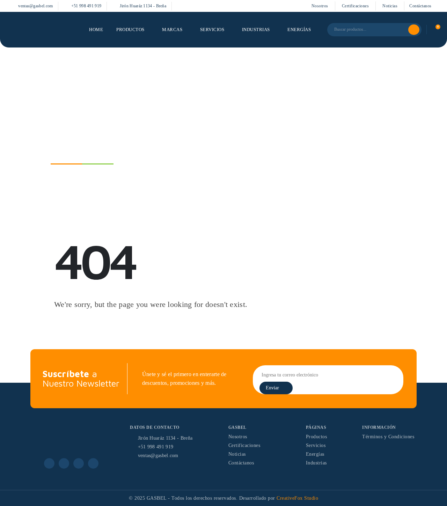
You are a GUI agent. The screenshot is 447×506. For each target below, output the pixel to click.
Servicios (212, 29)
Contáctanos (420, 5)
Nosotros (320, 5)
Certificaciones (355, 5)
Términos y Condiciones (388, 436)
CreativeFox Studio (297, 498)
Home (96, 29)
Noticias (389, 5)
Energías (299, 29)
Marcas (172, 29)
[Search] (413, 29)
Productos (130, 29)
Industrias (256, 29)
